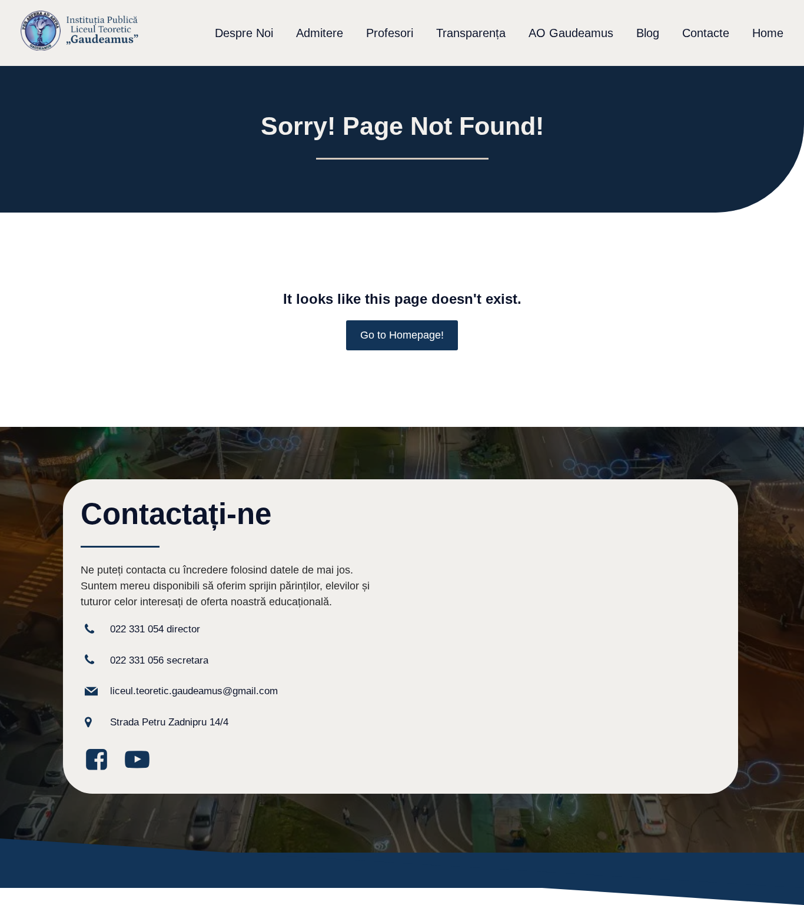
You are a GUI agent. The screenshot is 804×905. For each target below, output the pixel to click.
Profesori (389, 32)
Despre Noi (244, 32)
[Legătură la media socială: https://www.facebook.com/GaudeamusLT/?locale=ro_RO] (101, 760)
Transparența (471, 32)
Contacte (705, 32)
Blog (647, 32)
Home (767, 32)
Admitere (319, 32)
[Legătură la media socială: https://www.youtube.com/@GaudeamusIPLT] (141, 760)
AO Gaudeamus (571, 32)
